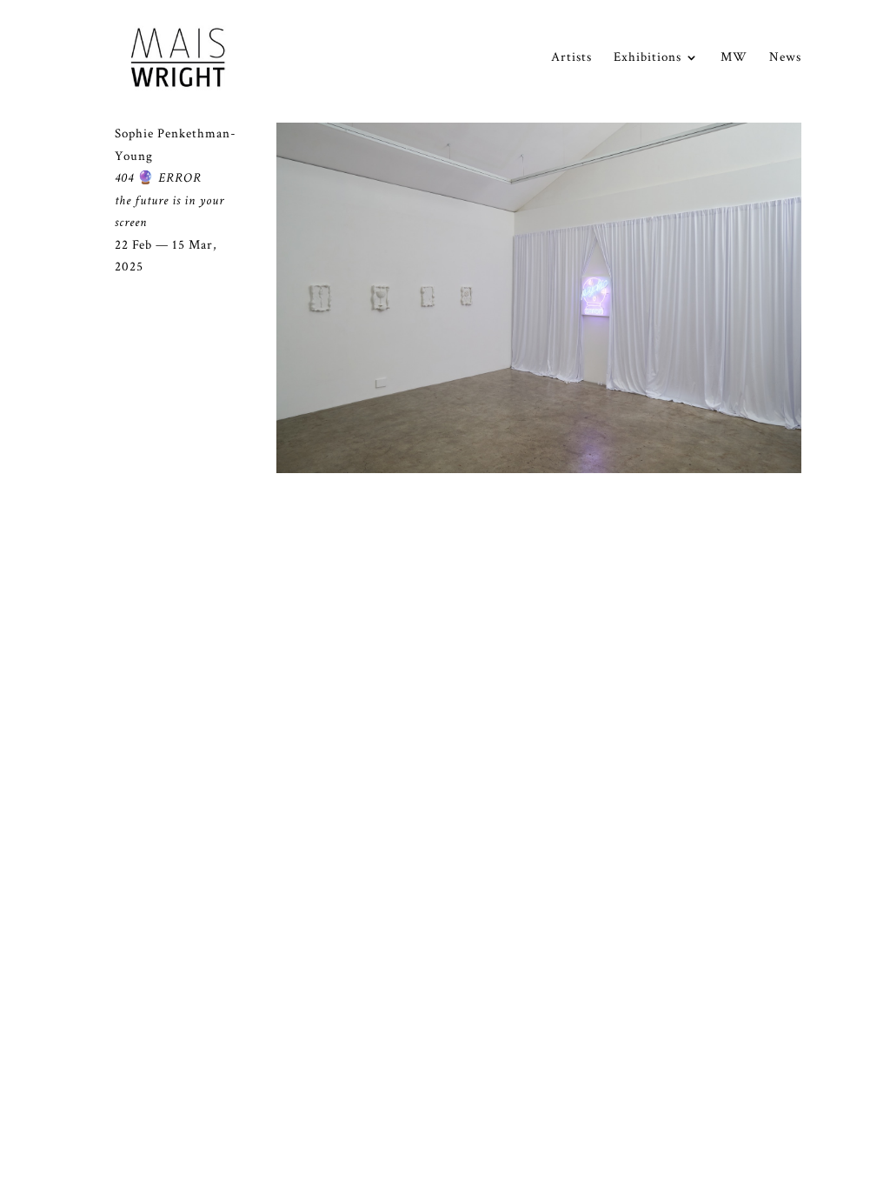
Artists (571, 58)
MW (734, 58)
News (785, 58)
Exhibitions (647, 58)
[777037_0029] (538, 469)
